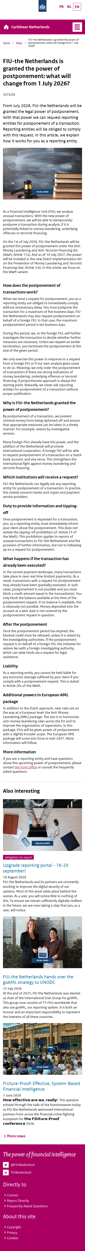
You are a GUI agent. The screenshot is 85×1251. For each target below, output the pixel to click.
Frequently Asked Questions (27, 1206)
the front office (26, 767)
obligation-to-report (18, 857)
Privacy (12, 1232)
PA (61, 6)
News (19, 42)
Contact (12, 1195)
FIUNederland (21, 1172)
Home (6, 42)
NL (69, 6)
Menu (76, 27)
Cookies (12, 1238)
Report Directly (18, 1200)
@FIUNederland (23, 1165)
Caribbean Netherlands (30, 27)
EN (77, 7)
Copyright (14, 1227)
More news (16, 1136)
